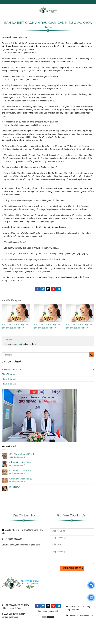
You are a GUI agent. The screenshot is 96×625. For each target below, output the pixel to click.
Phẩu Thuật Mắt (9, 379)
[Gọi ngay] (91, 585)
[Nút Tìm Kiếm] (91, 354)
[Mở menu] (3, 10)
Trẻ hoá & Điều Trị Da (11, 369)
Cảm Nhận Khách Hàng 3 (20, 462)
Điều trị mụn (14, 487)
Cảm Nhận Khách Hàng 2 (20, 471)
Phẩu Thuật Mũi (9, 374)
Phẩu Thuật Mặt (9, 384)
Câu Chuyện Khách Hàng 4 (21, 454)
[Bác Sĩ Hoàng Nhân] (48, 10)
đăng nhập (18, 344)
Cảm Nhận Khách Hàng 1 (20, 479)
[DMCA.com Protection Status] (48, 617)
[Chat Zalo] (91, 597)
